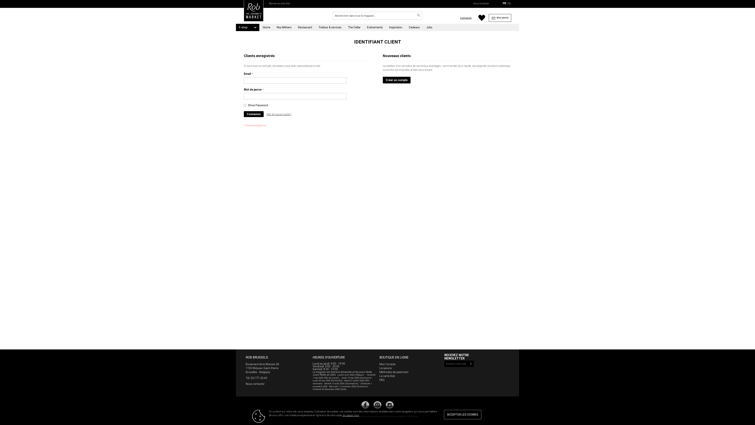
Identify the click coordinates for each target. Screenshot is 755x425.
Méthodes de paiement (393, 372)
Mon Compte (387, 364)
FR (504, 3)
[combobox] (377, 16)
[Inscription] (471, 364)
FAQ (382, 380)
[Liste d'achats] (481, 20)
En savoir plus (351, 415)
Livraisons (385, 368)
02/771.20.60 (259, 378)
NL (509, 3)
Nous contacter (481, 3)
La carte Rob (387, 376)
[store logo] (253, 11)
